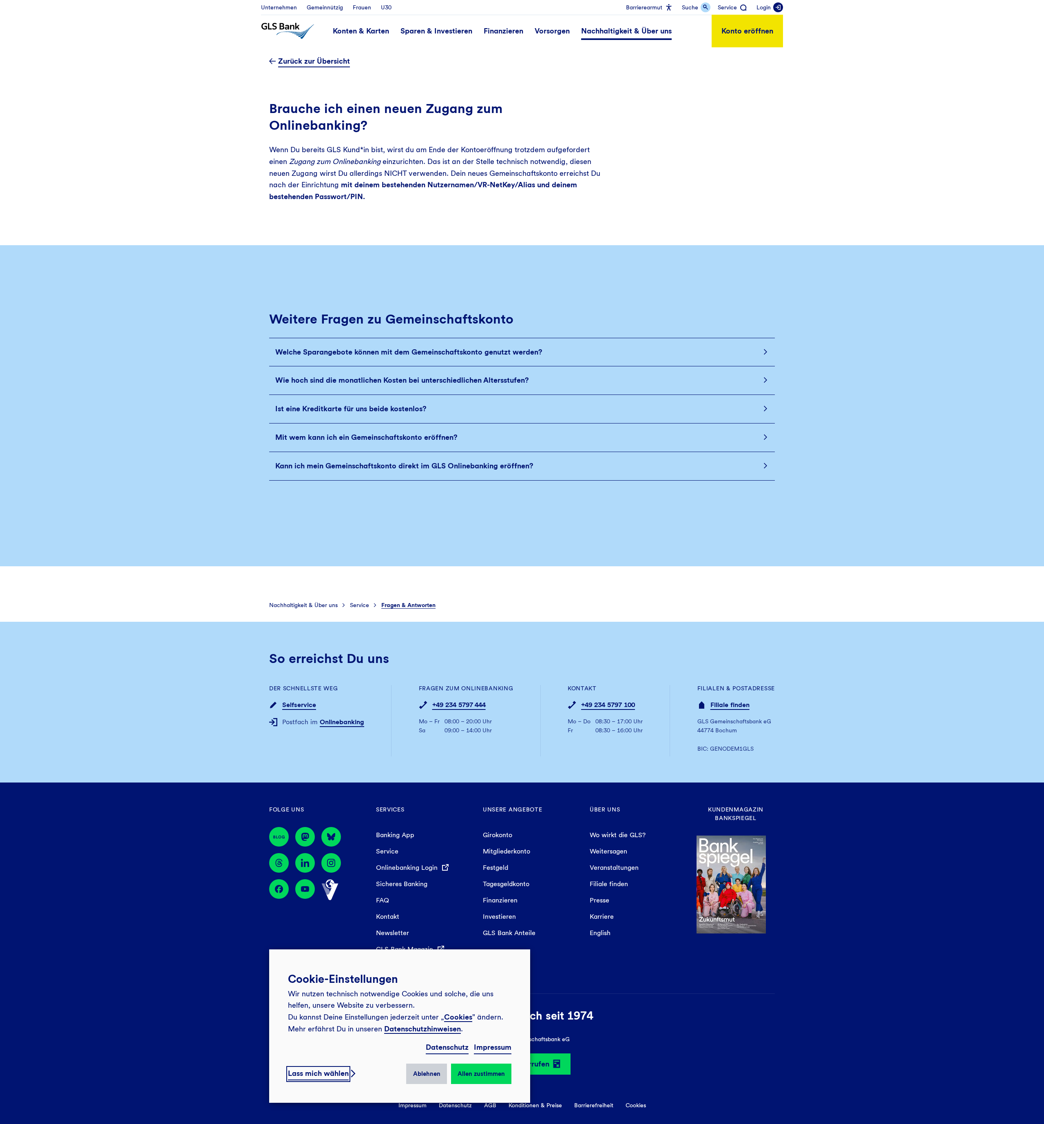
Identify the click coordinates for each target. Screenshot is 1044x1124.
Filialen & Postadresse (736, 688)
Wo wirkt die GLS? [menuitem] (618, 835)
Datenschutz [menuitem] (455, 1105)
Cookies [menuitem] (636, 1105)
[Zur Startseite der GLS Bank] (287, 31)
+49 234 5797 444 (459, 705)
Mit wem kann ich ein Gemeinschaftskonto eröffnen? (366, 437)
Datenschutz (447, 1047)
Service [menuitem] (387, 851)
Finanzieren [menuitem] (500, 900)
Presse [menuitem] (599, 900)
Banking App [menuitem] (395, 835)
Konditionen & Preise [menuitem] (535, 1105)
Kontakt (582, 688)
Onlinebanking (342, 722)
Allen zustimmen (481, 1073)
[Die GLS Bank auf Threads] (279, 863)
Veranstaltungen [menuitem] (614, 867)
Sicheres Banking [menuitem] (401, 884)
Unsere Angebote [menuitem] (512, 809)
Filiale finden (730, 705)
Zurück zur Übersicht (314, 61)
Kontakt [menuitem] (387, 916)
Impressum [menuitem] (412, 1105)
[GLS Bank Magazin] (279, 837)
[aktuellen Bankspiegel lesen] (731, 884)
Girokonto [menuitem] (497, 835)
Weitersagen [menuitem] (608, 851)
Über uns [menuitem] (605, 809)
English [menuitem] (600, 933)
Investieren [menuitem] (499, 916)
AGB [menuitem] (490, 1105)
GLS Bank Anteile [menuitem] (509, 933)
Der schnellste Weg (303, 688)
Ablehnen (426, 1073)
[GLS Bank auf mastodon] (305, 837)
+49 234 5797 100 (608, 705)
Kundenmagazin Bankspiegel (735, 813)
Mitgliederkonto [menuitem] (506, 851)
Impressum (492, 1047)
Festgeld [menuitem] (495, 867)
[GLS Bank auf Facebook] (279, 889)
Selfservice (299, 705)
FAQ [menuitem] (382, 900)
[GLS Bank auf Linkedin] (305, 863)
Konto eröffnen (747, 31)
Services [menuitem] (390, 809)
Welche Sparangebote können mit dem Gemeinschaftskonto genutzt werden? (408, 352)
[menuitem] (279, 7)
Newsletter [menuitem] (392, 933)
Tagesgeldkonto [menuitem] (506, 884)
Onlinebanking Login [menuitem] (408, 867)
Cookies (458, 1017)
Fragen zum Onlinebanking (466, 688)
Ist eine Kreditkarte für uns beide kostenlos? (351, 408)
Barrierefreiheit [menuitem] (593, 1105)
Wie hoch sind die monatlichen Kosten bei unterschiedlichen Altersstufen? (402, 380)
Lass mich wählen (318, 1073)
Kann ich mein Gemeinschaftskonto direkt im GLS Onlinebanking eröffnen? (404, 465)
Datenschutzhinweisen (422, 1028)
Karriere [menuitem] (602, 916)
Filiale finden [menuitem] (609, 884)
